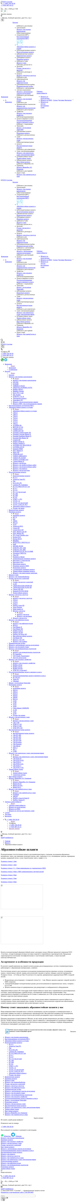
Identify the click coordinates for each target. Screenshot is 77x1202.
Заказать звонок (14, 828)
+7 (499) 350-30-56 (9, 3)
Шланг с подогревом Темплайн (15, 1100)
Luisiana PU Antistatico (16, 1051)
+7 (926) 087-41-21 (7, 5)
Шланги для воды (23, 614)
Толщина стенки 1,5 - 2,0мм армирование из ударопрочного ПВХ (23, 868)
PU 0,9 (11, 1057)
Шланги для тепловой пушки (15, 1093)
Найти (3, 1198)
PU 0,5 (11, 1044)
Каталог (15, 22)
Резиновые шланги (23, 133)
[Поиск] (2, 20)
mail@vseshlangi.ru (7, 837)
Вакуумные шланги (23, 162)
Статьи (55, 100)
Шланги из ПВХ (46, 100)
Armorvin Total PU (15, 1046)
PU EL (11, 1064)
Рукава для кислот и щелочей (23, 582)
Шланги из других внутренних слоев (45, 104)
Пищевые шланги (23, 59)
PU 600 (11, 1062)
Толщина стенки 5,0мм (9, 882)
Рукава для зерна (14, 1075)
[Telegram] (5, 12)
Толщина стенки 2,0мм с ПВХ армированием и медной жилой (22, 871)
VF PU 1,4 (12, 1068)
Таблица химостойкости (42, 92)
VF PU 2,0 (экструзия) (16, 1069)
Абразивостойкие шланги (17, 1073)
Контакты (68, 100)
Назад (13, 366)
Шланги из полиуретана (45, 97)
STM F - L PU (13, 1066)
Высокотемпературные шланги (23, 733)
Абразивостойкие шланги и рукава (25, 411)
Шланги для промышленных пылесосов (26, 107)
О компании (8, 101)
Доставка (61, 100)
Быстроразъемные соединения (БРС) (23, 37)
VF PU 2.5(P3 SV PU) (16, 1071)
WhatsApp (7, 1136)
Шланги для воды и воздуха (26, 75)
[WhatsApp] (2, 12)
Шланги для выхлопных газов (23, 721)
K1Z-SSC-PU (13, 1050)
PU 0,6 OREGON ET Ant (17, 1053)
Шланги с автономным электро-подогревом (24, 92)
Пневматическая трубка (25, 86)
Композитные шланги (24, 56)
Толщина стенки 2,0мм (9, 875)
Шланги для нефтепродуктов (22, 82)
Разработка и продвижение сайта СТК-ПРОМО (17, 1192)
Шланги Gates (21, 63)
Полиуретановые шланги (25, 52)
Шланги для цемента (8, 1154)
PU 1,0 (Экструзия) (15, 1059)
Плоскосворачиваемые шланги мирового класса (25, 121)
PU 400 (11, 1060)
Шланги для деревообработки (15, 1082)
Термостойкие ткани (24, 158)
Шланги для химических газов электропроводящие (25, 154)
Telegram (18, 1136)
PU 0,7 (11, 1055)
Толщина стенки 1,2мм (9, 861)
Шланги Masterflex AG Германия (24, 782)
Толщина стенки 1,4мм (9, 865)
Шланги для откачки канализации (24, 30)
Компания (4, 97)
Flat (10, 1048)
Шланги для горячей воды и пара (24, 793)
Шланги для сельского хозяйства (24, 663)
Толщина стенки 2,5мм (9, 878)
